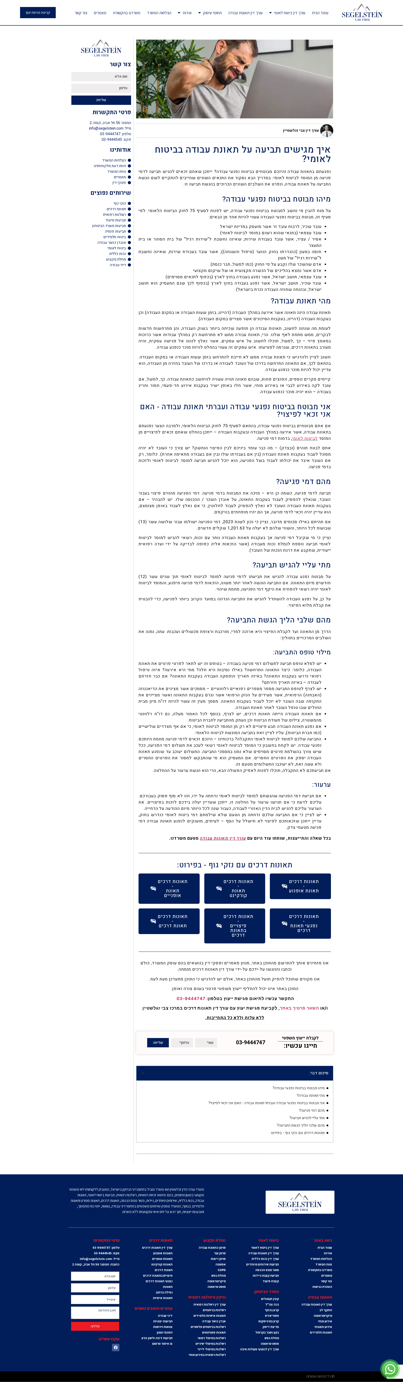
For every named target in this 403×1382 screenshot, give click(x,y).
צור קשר (81, 12)
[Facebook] (115, 1347)
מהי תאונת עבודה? (311, 1095)
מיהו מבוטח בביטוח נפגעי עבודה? (299, 1088)
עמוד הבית (320, 12)
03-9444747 (191, 998)
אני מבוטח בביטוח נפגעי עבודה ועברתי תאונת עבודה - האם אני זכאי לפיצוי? (266, 1103)
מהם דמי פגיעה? (312, 1110)
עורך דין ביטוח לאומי (289, 12)
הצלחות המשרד (159, 12)
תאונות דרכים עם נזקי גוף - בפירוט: (297, 1133)
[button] (142, 1073)
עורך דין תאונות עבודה (245, 12)
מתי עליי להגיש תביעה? (307, 1118)
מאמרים (100, 12)
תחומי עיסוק (212, 12)
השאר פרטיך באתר (299, 1008)
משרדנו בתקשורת (126, 12)
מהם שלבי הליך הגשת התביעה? (301, 1125)
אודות (187, 12)
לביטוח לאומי (305, 438)
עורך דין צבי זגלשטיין (301, 130)
